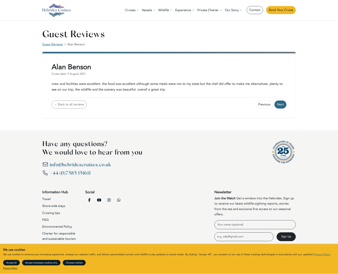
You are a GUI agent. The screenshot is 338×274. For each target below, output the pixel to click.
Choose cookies (74, 262)
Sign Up (286, 236)
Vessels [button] (147, 10)
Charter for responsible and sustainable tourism (59, 236)
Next (280, 104)
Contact (255, 10)
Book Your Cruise (281, 10)
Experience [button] (183, 10)
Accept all (11, 262)
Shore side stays (53, 206)
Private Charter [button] (208, 10)
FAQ (45, 220)
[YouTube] (99, 200)
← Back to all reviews (69, 104)
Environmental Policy (57, 227)
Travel (46, 199)
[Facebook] (89, 200)
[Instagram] (109, 200)
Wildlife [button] (163, 10)
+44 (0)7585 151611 (70, 173)
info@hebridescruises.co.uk (80, 164)
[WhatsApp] (119, 200)
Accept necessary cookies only (41, 262)
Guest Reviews (52, 44)
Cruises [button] (130, 10)
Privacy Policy (10, 268)
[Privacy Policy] (321, 254)
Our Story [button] (232, 10)
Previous (264, 104)
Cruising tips (51, 213)
